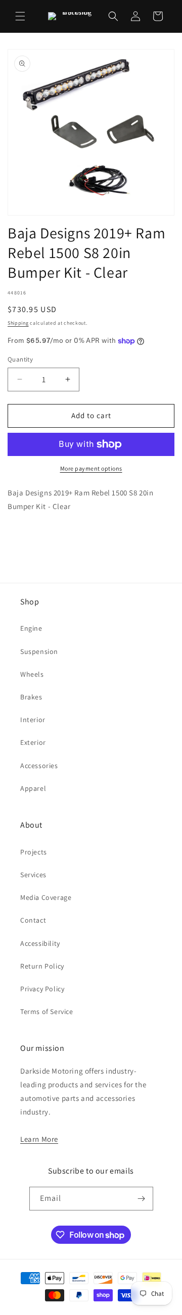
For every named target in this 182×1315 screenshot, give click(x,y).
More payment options (91, 468)
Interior (33, 719)
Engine (31, 628)
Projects (33, 851)
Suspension (39, 651)
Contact (33, 920)
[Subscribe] (141, 1198)
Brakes (31, 696)
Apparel (33, 788)
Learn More (39, 1139)
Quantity (20, 359)
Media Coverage (45, 897)
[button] (20, 16)
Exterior (33, 742)
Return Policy (42, 966)
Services (33, 874)
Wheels (32, 674)
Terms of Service (46, 1011)
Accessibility (40, 943)
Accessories (39, 765)
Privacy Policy (42, 988)
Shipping (18, 323)
